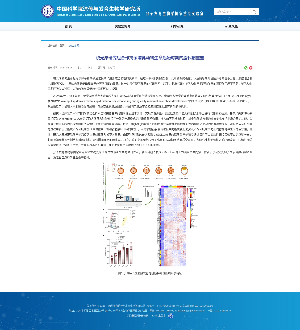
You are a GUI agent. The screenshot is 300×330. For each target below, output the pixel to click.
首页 (62, 45)
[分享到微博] (250, 68)
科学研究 (177, 26)
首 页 (68, 26)
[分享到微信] (246, 68)
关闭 (111, 67)
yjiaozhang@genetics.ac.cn (190, 310)
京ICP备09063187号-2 (169, 305)
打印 (101, 67)
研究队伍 (231, 26)
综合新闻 (74, 45)
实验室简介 (123, 26)
